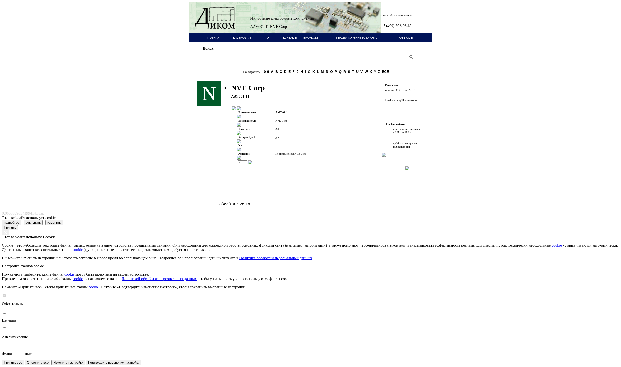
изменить (54, 222)
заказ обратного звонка (397, 15)
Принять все (13, 362)
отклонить (33, 222)
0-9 (266, 72)
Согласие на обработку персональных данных (219, 188)
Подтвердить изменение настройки (113, 362)
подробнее (11, 222)
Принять (10, 227)
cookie (557, 245)
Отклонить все (38, 362)
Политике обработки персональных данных (275, 258)
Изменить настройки (68, 362)
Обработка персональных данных (213, 186)
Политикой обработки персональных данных (159, 279)
